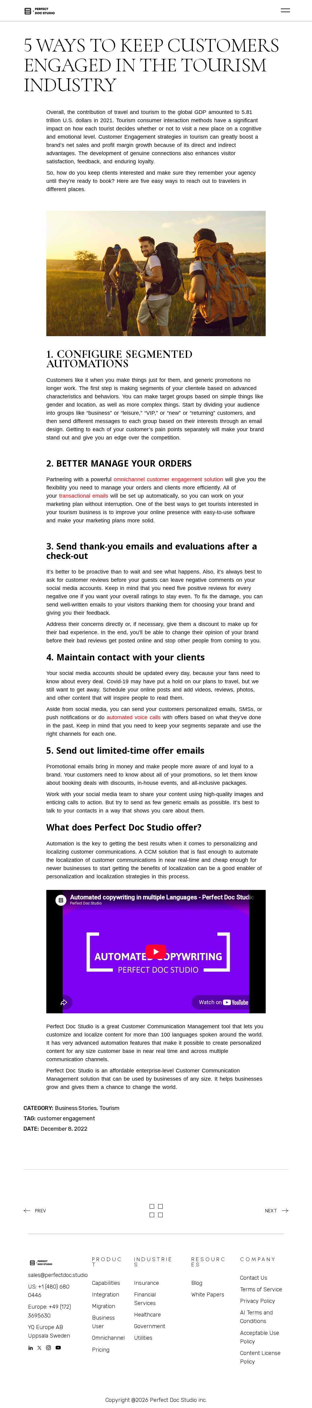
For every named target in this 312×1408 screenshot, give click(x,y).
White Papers (207, 1294)
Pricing (100, 1349)
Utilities (143, 1338)
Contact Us (253, 1278)
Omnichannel (108, 1338)
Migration (103, 1306)
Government (149, 1326)
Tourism (109, 1108)
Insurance (146, 1283)
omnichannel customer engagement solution (169, 479)
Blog (196, 1283)
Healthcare (147, 1314)
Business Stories (76, 1108)
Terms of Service (261, 1289)
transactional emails (83, 496)
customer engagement (66, 1118)
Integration (105, 1294)
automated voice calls (134, 717)
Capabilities (106, 1283)
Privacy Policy (257, 1301)
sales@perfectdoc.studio (58, 1275)
